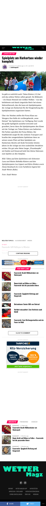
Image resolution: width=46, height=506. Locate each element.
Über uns (27, 494)
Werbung (36, 494)
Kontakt (10, 489)
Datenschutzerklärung (32, 491)
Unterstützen (34, 489)
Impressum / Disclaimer (16, 491)
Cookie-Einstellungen (16, 494)
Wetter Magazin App (21, 489)
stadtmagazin (14, 67)
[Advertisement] (23, 22)
